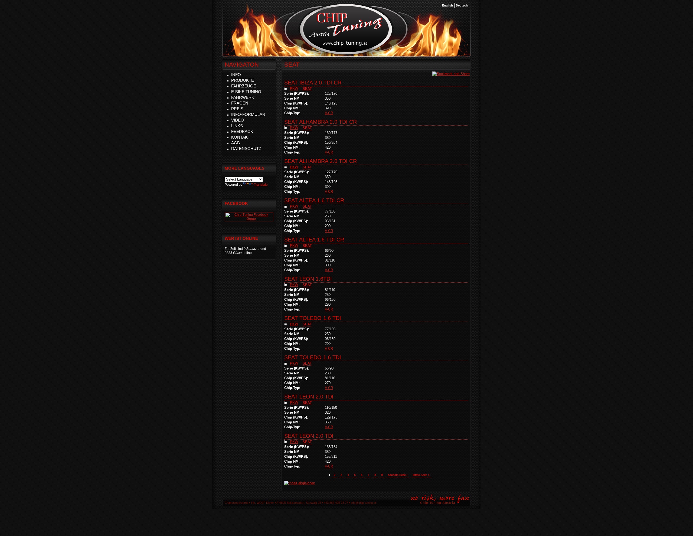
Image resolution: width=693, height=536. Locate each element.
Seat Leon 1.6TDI (308, 279)
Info (236, 74)
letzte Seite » (421, 474)
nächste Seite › (398, 474)
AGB (235, 142)
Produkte (242, 80)
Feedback (242, 131)
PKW (294, 89)
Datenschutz (246, 148)
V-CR (329, 113)
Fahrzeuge (243, 86)
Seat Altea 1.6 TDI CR (314, 200)
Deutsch (462, 5)
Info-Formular (248, 114)
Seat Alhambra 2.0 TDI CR (320, 122)
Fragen (239, 103)
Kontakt (240, 137)
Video (237, 120)
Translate (261, 185)
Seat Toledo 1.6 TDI (312, 318)
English (447, 5)
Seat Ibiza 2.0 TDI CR (312, 83)
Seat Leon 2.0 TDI (309, 397)
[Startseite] (346, 54)
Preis (237, 108)
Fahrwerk (242, 97)
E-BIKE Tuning (246, 91)
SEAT (307, 89)
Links (237, 125)
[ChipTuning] (249, 219)
